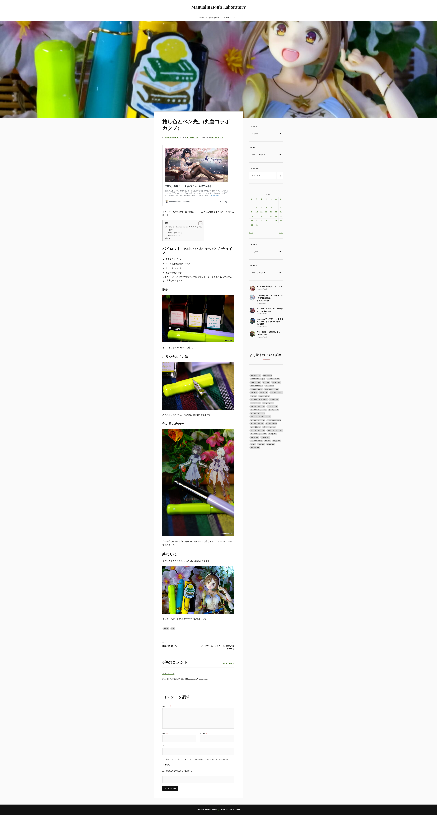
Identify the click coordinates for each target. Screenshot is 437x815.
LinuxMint (256, 389)
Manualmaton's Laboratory (218, 7)
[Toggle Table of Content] (199, 223)
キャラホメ (274, 410)
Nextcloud (276, 392)
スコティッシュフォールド (260, 416)
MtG (254, 392)
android (255, 375)
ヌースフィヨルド (258, 420)
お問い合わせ (214, 17)
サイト (164, 746)
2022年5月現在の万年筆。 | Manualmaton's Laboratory (185, 679)
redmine (264, 396)
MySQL (264, 392)
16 (252, 216)
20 (271, 216)
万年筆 (166, 628)
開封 (171, 230)
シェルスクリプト (258, 413)
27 (271, 221)
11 (261, 212)
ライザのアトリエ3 (258, 434)
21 (276, 216)
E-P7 (266, 382)
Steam (274, 399)
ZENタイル (268, 403)
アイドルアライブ (258, 406)
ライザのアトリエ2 (275, 430)
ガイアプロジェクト (258, 410)
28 (276, 221)
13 (271, 212)
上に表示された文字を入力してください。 (177, 771)
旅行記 (276, 440)
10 (257, 212)
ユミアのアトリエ (258, 430)
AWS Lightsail (258, 379)
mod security (271, 389)
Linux (270, 385)
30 (252, 225)
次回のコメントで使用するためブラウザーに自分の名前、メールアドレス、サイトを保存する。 (197, 759)
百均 (261, 444)
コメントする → (228, 663)
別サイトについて (231, 17)
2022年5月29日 (192, 137)
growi (276, 382)
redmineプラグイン (259, 399)
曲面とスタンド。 (170, 646)
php (254, 396)
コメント (166, 706)
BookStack (273, 379)
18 (261, 216)
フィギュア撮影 (274, 420)
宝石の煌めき (256, 440)
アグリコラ (272, 406)
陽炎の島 (255, 447)
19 (266, 216)
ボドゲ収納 (255, 427)
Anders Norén (234, 810)
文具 (221, 137)
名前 (165, 733)
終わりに (169, 238)
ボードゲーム (269, 427)
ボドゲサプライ (257, 423)
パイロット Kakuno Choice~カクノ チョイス (183, 227)
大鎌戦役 (265, 437)
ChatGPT (255, 382)
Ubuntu (255, 403)
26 (266, 221)
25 (261, 221)
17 (257, 216)
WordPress (212, 810)
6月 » (281, 232)
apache (267, 375)
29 (281, 221)
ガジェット (215, 137)
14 (276, 212)
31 (257, 225)
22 (281, 216)
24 (257, 221)
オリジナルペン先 (175, 233)
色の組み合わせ (174, 235)
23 (252, 221)
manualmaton (172, 137)
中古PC (254, 437)
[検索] (280, 175)
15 (281, 212)
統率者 (270, 444)
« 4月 (251, 232)
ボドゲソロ (271, 423)
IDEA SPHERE (257, 385)
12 (266, 212)
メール (203, 733)
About (201, 17)
